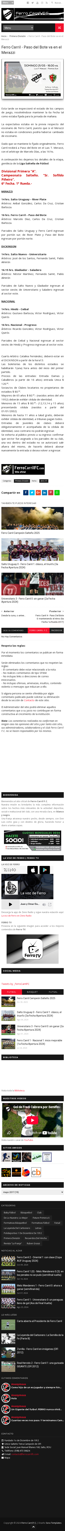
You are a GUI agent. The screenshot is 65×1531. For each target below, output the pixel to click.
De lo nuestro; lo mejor (16, 1217)
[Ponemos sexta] (32, 100)
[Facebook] (28, 3)
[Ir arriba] (33, 1526)
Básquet (32, 992)
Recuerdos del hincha (36, 1238)
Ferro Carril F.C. (38, 630)
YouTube (28, 1140)
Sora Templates (53, 1522)
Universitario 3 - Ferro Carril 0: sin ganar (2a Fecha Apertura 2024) (28, 600)
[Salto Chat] (16, 1176)
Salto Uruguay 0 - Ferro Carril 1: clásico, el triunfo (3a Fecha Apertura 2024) (29, 566)
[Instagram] (42, 3)
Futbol (11, 992)
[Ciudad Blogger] (36, 1176)
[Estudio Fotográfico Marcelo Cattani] (16, 1161)
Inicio (4, 36)
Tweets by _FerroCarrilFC (15, 984)
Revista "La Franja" (13, 1243)
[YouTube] (37, 3)
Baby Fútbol (10, 1212)
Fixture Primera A (41, 1217)
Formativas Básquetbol (15, 1222)
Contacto (29, 700)
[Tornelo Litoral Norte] (26, 1176)
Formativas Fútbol (40, 1222)
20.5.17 (44, 481)
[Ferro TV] (33, 962)
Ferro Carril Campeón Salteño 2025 (20, 533)
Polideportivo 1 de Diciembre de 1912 (23, 1233)
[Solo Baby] (37, 1161)
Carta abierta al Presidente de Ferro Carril (39, 1321)
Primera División (18, 36)
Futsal (53, 992)
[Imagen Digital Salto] (26, 1161)
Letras (38, 1228)
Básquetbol (26, 1212)
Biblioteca (19, 1090)
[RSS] (47, 3)
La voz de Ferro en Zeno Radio (16, 915)
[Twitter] (33, 3)
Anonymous (18, 1384)
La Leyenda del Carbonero (17, 1228)
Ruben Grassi (33, 1243)
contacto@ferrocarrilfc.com (25, 1454)
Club (39, 1212)
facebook (56, 630)
